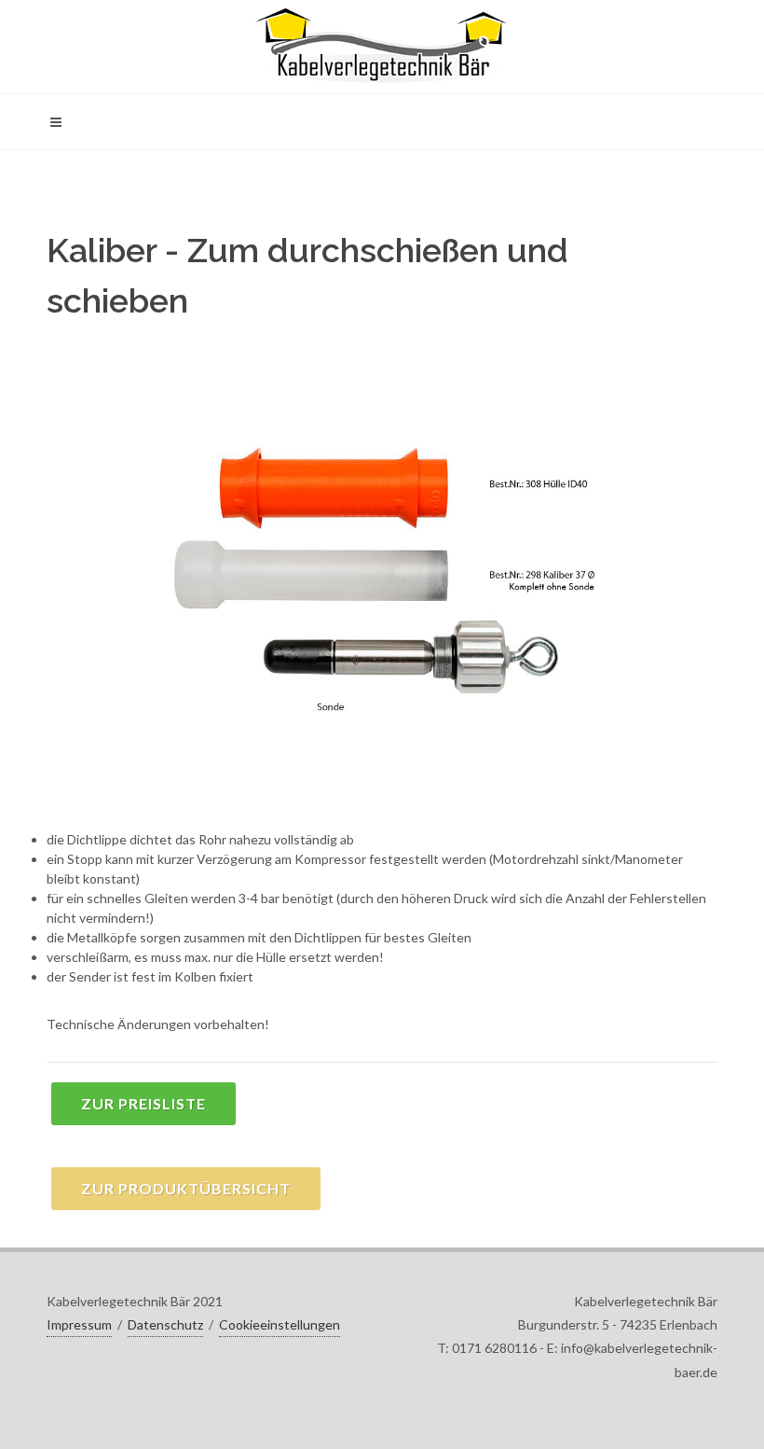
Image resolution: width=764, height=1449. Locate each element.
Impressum (79, 1324)
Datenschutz (165, 1324)
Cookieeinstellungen (279, 1324)
